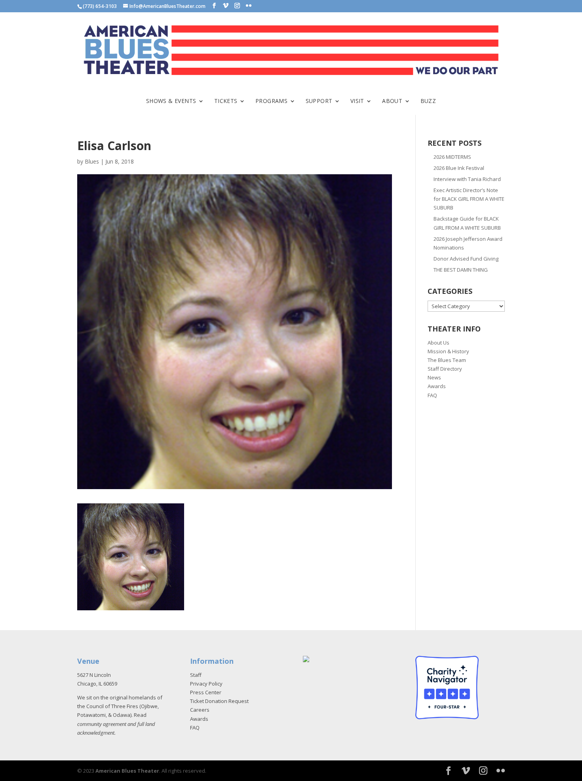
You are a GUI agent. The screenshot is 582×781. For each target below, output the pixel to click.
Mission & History (448, 351)
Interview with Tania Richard (467, 179)
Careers (199, 709)
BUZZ (428, 101)
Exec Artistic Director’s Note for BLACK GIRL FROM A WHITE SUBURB (469, 199)
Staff (196, 674)
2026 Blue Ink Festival (459, 167)
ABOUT (392, 101)
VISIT (357, 101)
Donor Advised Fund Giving (466, 258)
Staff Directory (445, 368)
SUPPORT (319, 101)
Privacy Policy (206, 683)
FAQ (432, 395)
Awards (437, 386)
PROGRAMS (271, 101)
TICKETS (226, 101)
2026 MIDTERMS (452, 156)
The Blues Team (447, 360)
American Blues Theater (127, 770)
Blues (92, 161)
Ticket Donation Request (219, 701)
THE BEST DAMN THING (461, 269)
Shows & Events (171, 101)
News (434, 377)
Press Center (205, 692)
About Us (438, 342)
